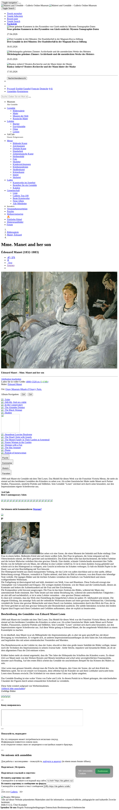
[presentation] (62, 268)
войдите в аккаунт (52, 761)
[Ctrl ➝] (16, 434)
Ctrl (23, 394)
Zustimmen (103, 771)
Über (16, 805)
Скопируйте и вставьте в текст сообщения (22, 786)
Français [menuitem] (35, 88)
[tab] (11, 257)
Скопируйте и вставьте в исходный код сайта (23, 780)
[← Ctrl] (6, 412)
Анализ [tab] (10, 265)
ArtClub (15, 135)
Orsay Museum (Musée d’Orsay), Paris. (23, 389)
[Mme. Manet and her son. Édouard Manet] (59, 367)
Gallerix (14, 792)
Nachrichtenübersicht (17, 78)
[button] (14, 13)
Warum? (37, 509)
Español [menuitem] (27, 88)
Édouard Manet (15, 384)
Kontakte (23, 805)
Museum (12, 103)
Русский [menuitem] (11, 88)
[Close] (30, 97)
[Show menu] (20, 3)
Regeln (20, 807)
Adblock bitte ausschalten (13, 688)
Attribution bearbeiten (11, 379)
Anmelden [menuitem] (12, 91)
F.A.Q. (9, 805)
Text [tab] (10, 262)
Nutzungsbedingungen (35, 807)
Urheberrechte (78, 807)
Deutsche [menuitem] (44, 88)
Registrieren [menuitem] (22, 91)
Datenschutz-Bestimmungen (59, 807)
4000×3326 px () (37, 381)
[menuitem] (51, 88)
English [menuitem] (19, 88)
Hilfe (3, 805)
